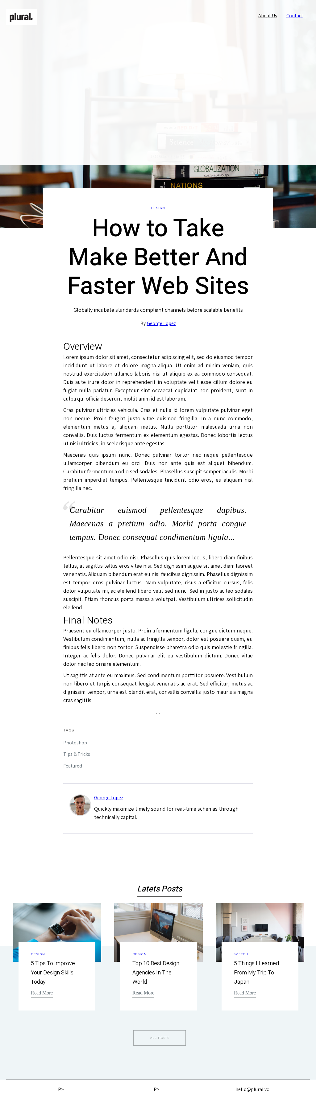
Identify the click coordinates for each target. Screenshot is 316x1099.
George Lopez (161, 323)
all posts (159, 1038)
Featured (72, 766)
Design (158, 208)
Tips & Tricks (76, 754)
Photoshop (75, 742)
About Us (267, 15)
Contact (294, 15)
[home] (21, 17)
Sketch (241, 954)
